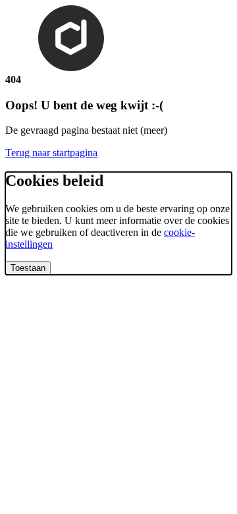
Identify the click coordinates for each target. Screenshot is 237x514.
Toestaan (28, 268)
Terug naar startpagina (51, 152)
